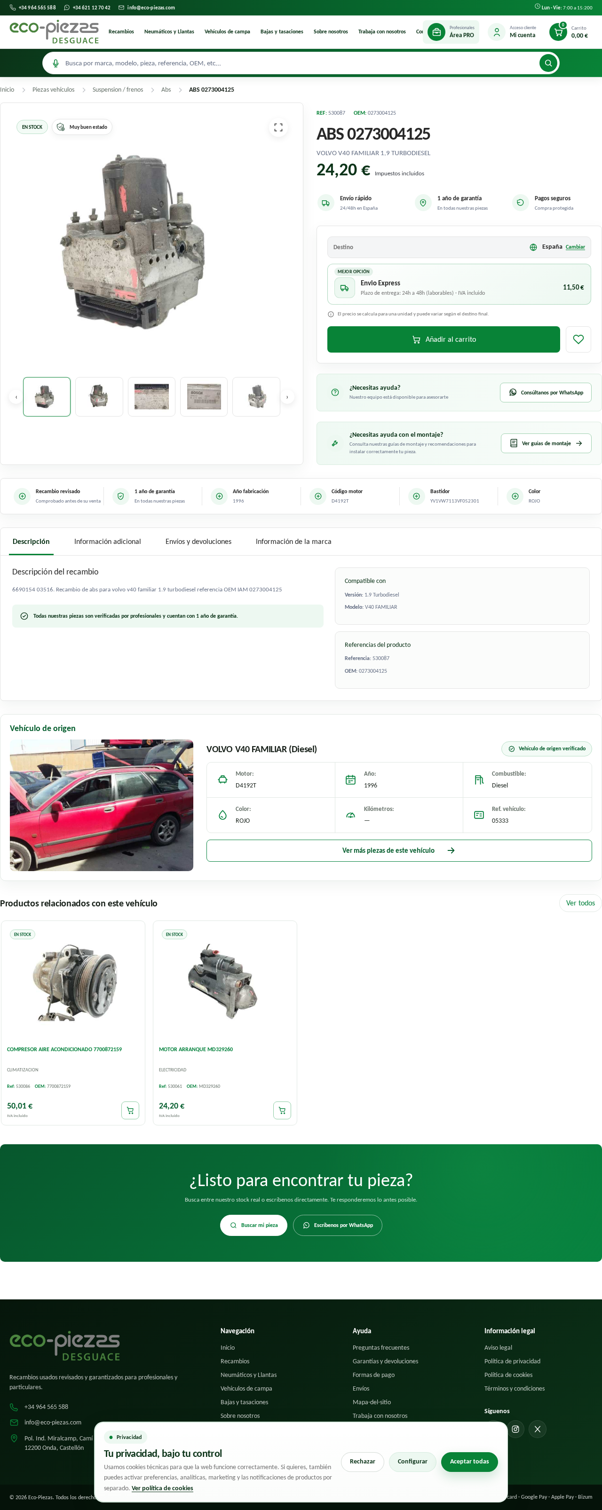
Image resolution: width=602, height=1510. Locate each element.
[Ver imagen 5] (256, 397)
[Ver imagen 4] (204, 397)
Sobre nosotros (331, 31)
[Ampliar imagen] (278, 127)
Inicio (228, 1348)
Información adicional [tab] (107, 541)
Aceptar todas (469, 1461)
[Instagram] (515, 1429)
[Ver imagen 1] (47, 397)
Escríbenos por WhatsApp (343, 1225)
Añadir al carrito (451, 339)
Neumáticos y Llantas (169, 31)
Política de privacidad (512, 1361)
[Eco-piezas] (54, 32)
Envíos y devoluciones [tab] (198, 541)
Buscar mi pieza (259, 1225)
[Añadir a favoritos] (578, 339)
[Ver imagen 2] (99, 397)
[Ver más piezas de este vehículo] (101, 805)
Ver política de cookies (162, 1488)
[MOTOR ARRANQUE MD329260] (225, 982)
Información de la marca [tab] (294, 541)
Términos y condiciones (514, 1388)
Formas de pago (374, 1375)
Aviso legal (498, 1348)
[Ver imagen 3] (151, 397)
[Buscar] (548, 63)
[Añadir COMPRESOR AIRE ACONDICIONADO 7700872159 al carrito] (130, 1110)
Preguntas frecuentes (381, 1348)
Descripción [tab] (31, 541)
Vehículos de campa (227, 31)
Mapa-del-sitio (372, 1402)
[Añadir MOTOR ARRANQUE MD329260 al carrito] (282, 1110)
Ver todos (580, 902)
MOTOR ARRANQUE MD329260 (196, 1049)
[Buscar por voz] (55, 63)
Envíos (361, 1388)
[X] (538, 1429)
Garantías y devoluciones (385, 1361)
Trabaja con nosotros (382, 31)
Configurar (413, 1461)
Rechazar (362, 1461)
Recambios (121, 31)
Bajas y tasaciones (282, 31)
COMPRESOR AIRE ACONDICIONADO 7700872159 (64, 1049)
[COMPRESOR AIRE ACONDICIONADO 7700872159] (73, 982)
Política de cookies (508, 1375)
